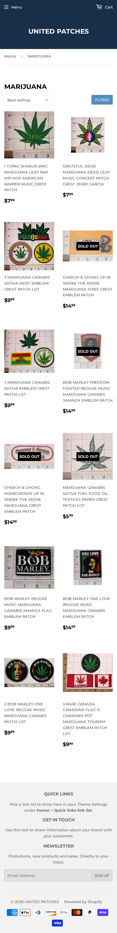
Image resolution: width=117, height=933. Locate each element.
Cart (108, 7)
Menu (16, 7)
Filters (102, 100)
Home (10, 56)
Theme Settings (92, 804)
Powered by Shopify (83, 901)
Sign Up (102, 875)
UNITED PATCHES (58, 31)
